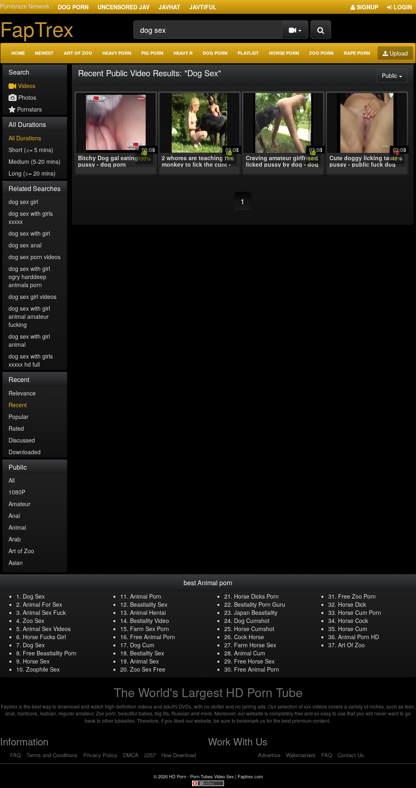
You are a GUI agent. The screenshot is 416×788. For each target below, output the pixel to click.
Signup (366, 7)
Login (402, 7)
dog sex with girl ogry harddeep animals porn (29, 276)
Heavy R (183, 53)
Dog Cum (142, 645)
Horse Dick (352, 604)
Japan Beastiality (255, 612)
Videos (25, 86)
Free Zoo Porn (357, 596)
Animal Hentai (148, 612)
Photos (26, 97)
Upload (398, 53)
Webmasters (301, 755)
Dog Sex (34, 596)
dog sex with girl (29, 233)
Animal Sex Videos (47, 629)
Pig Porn (152, 53)
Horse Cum (352, 629)
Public (394, 75)
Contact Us (351, 755)
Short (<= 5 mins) (31, 150)
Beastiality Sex (148, 604)
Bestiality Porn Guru (259, 604)
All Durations (25, 138)
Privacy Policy (100, 755)
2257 (150, 755)
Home (18, 53)
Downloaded (25, 452)
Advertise (269, 755)
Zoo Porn (321, 53)
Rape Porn (357, 53)
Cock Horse (249, 637)
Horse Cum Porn (359, 612)
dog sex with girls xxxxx (31, 217)
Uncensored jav (124, 7)
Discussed (22, 440)
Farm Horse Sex (255, 645)
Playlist (248, 53)
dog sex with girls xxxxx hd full (31, 360)
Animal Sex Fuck (44, 612)
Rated (16, 428)
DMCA (131, 755)
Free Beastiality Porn (49, 653)
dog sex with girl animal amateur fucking (29, 316)
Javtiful (203, 7)
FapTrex (37, 28)
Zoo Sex (33, 620)
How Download (178, 755)
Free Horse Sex (254, 661)
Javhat (169, 7)
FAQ (15, 755)
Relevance (22, 393)
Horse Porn (284, 53)
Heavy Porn (116, 53)
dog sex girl (23, 202)
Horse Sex (36, 661)
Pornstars (28, 109)
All (12, 480)
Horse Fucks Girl (44, 637)
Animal (17, 527)
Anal (14, 515)
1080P (17, 492)
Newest (44, 53)
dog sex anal (25, 245)
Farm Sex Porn (149, 629)
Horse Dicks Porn (256, 596)
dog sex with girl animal (29, 340)
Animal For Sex (42, 604)
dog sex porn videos (35, 257)
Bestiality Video (149, 620)
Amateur (19, 504)
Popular (18, 416)
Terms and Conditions (52, 755)
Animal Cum (249, 653)
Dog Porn (73, 7)
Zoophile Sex (43, 669)
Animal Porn (145, 596)
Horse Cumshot (254, 629)
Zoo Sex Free (147, 669)
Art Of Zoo (351, 645)
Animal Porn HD (358, 637)
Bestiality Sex (147, 653)
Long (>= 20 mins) (32, 173)
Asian (16, 562)
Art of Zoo (78, 53)
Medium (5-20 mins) (35, 161)
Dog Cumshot (251, 620)
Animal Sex (144, 661)
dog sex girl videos (32, 296)
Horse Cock (353, 620)
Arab (15, 539)
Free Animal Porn (152, 637)
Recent (18, 405)
